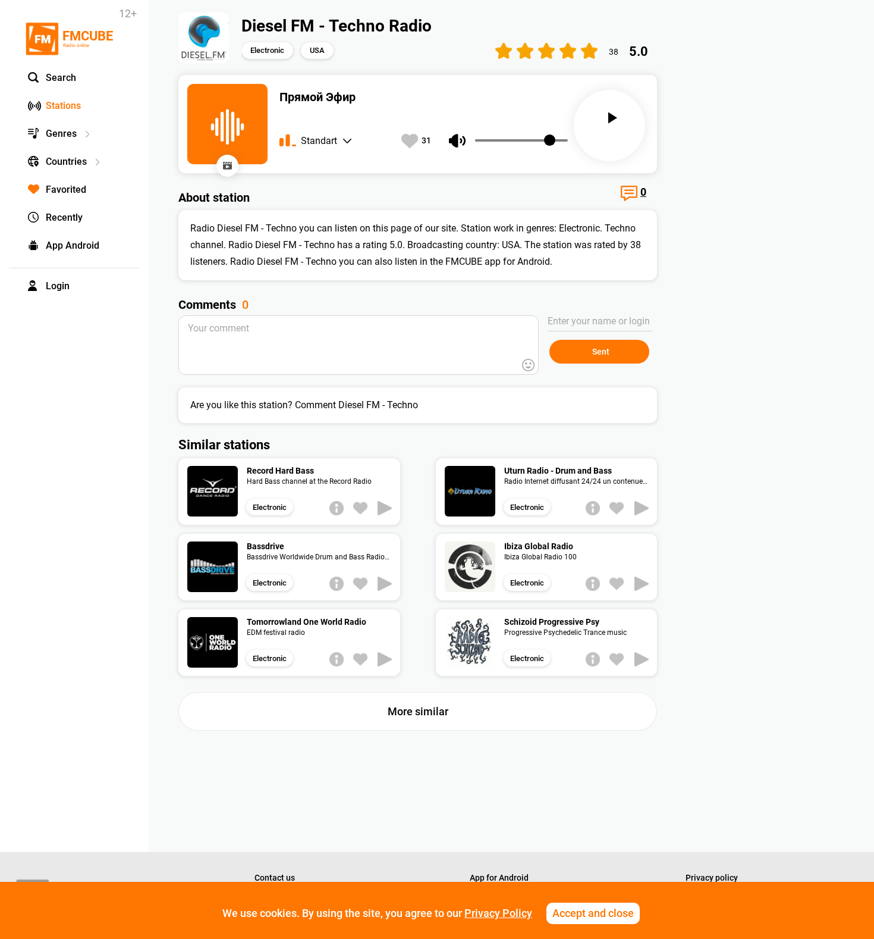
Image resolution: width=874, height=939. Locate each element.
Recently (64, 217)
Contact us (274, 877)
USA (317, 50)
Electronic (267, 50)
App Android (72, 245)
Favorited (66, 189)
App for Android (499, 877)
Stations (63, 105)
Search (61, 77)
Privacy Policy (498, 913)
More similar (418, 711)
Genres (61, 133)
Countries (66, 161)
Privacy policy (712, 877)
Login (58, 286)
